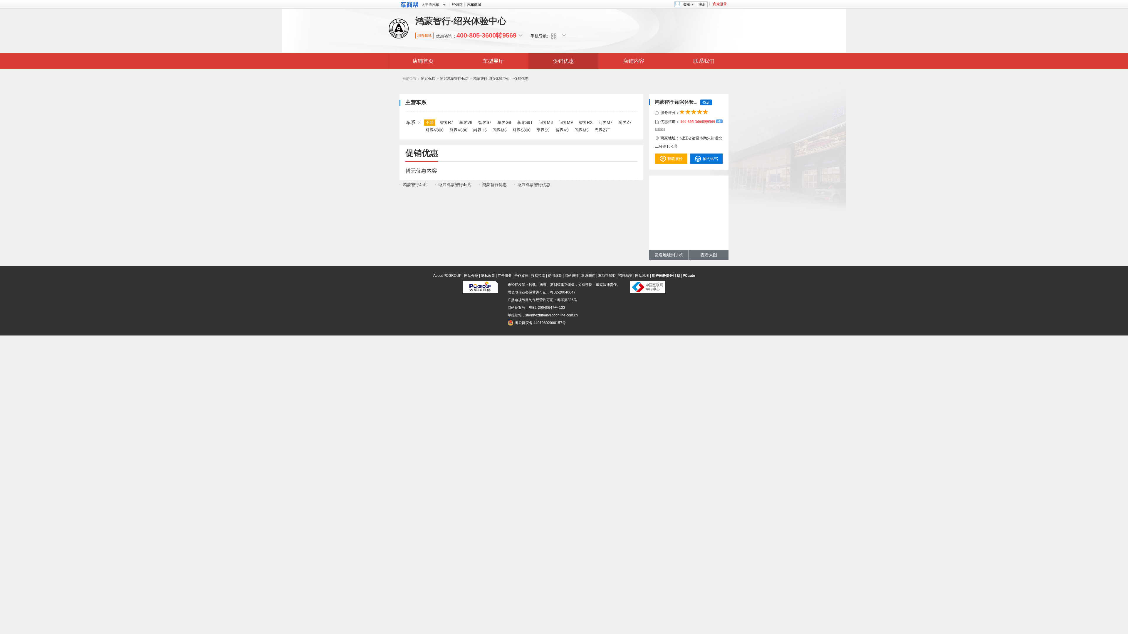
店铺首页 (423, 61)
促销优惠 (563, 61)
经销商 (457, 5)
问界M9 (566, 122)
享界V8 (465, 122)
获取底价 (675, 158)
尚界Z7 (625, 122)
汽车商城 (474, 5)
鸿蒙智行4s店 (415, 184)
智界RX (585, 122)
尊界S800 (522, 130)
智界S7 (484, 122)
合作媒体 (521, 276)
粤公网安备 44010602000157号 (540, 323)
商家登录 (720, 4)
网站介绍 (471, 276)
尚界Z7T (602, 130)
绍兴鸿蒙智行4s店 (454, 79)
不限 (430, 122)
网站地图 (642, 276)
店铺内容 (633, 61)
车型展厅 (493, 61)
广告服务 (505, 276)
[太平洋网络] (480, 292)
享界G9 (504, 122)
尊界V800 (435, 130)
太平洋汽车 (430, 5)
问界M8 (546, 122)
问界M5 (582, 130)
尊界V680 (458, 130)
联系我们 (703, 61)
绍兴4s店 (428, 79)
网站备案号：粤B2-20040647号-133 (536, 308)
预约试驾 (710, 158)
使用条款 (555, 276)
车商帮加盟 (607, 276)
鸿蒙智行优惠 (494, 184)
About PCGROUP (447, 276)
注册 (702, 4)
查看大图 (709, 255)
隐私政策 (488, 276)
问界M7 (605, 122)
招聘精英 (625, 276)
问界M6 (500, 130)
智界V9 (562, 130)
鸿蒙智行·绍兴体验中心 (491, 79)
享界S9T (525, 122)
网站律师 (572, 276)
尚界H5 (480, 130)
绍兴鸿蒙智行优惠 (533, 184)
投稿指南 (538, 276)
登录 (686, 4)
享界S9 (543, 130)
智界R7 (446, 122)
